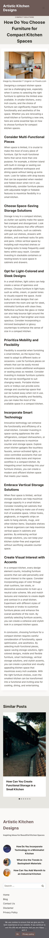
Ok (17, 934)
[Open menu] (43, 8)
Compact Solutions (24, 17)
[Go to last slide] (7, 754)
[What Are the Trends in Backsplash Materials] (7, 862)
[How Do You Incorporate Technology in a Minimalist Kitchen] (7, 849)
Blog (5, 899)
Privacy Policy (10, 912)
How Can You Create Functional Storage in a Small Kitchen (20, 785)
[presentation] (24, 744)
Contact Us (9, 903)
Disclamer (8, 908)
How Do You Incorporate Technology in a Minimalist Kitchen (29, 850)
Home (6, 894)
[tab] (19, 799)
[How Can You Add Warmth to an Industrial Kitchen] (7, 873)
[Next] (42, 754)
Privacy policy (28, 934)
